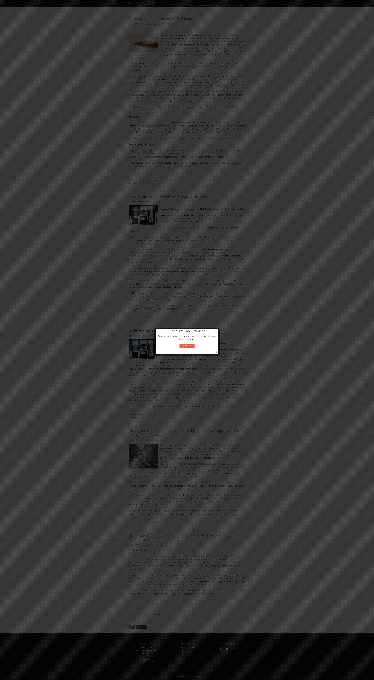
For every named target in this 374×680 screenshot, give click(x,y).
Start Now (187, 346)
